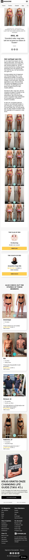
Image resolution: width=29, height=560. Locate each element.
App (23, 5)
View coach (14, 274)
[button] (27, 1)
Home (3, 5)
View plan (14, 248)
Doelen (10, 5)
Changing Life (10, 28)
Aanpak (17, 5)
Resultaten (18, 28)
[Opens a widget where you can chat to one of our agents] (23, 557)
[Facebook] (12, 49)
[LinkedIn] (14, 49)
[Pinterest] (17, 49)
